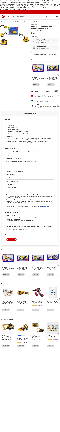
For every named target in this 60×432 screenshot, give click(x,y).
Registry (6, 9)
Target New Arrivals (5, 1)
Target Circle (16, 9)
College (20, 1)
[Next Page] (58, 74)
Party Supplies (8, 6)
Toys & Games (32, 4)
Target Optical (36, 6)
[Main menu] (8, 16)
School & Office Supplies (21, 4)
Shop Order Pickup (33, 7)
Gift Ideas (14, 6)
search (41, 16)
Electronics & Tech (40, 4)
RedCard (11, 9)
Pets (6, 4)
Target (2, 21)
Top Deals (10, 7)
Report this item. (44, 206)
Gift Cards (19, 6)
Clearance (46, 6)
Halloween (25, 1)
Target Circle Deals (17, 7)
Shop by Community (27, 6)
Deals (41, 6)
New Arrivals (52, 6)
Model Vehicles (34, 21)
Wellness (13, 4)
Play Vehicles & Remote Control (21, 21)
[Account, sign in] (49, 16)
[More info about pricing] (57, 33)
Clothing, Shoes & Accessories (36, 1)
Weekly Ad (25, 7)
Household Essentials (24, 2)
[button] (37, 30)
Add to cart (36, 84)
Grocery (17, 2)
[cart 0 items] (57, 16)
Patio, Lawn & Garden (9, 2)
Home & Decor (48, 1)
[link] (37, 30)
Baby (31, 2)
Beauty (35, 2)
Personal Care (40, 2)
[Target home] (3, 16)
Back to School (14, 1)
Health (9, 4)
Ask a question (11, 239)
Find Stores (23, 9)
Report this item (35, 51)
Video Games (48, 4)
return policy (13, 229)
